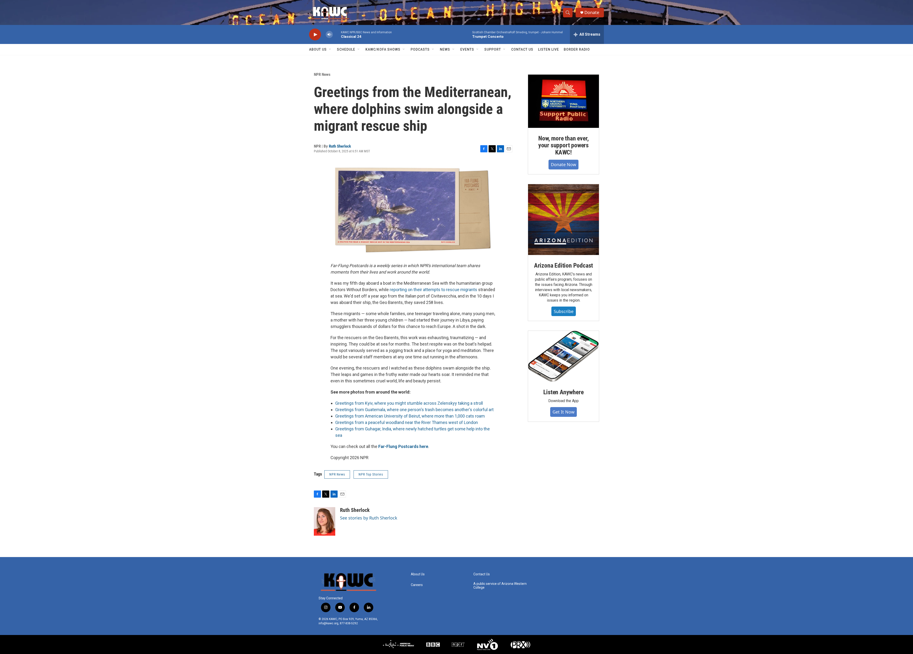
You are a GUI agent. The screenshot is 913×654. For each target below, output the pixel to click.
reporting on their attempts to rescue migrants (433, 289)
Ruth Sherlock (340, 146)
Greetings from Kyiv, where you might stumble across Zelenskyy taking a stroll (409, 403)
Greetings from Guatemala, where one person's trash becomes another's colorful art (414, 409)
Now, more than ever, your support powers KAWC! (563, 145)
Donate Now (563, 164)
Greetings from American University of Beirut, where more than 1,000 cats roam (410, 416)
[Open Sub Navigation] (330, 49)
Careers (417, 585)
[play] (315, 34)
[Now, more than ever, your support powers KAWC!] (563, 101)
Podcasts (420, 49)
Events (467, 49)
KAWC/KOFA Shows (382, 49)
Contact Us (522, 49)
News (445, 49)
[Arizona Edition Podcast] (563, 219)
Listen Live (548, 49)
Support (492, 49)
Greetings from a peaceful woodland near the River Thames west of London (406, 422)
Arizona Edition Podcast (563, 265)
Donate (591, 12)
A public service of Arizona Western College (500, 585)
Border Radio (577, 49)
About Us (318, 49)
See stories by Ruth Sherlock (368, 518)
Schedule (346, 49)
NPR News (322, 74)
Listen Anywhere (563, 392)
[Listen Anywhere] (563, 356)
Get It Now (563, 412)
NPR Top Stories (371, 474)
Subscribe (563, 311)
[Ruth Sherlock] (324, 521)
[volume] (329, 34)
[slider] (337, 34)
